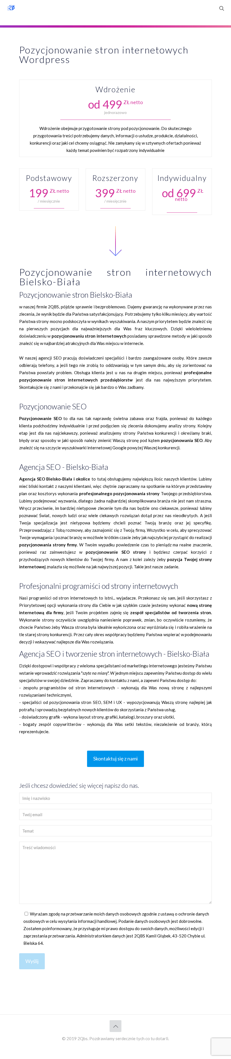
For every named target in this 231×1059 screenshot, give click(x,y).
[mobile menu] (202, 8)
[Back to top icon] (115, 1026)
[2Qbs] (11, 8)
